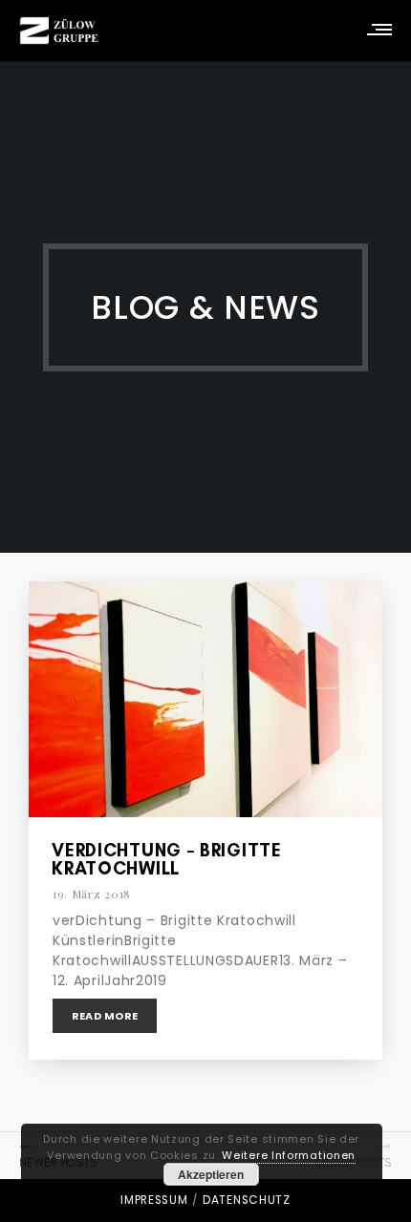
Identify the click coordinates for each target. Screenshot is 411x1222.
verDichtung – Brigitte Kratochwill (166, 859)
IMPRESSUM (153, 1200)
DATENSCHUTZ (247, 1200)
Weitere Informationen (289, 1155)
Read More (105, 1015)
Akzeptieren (211, 1174)
